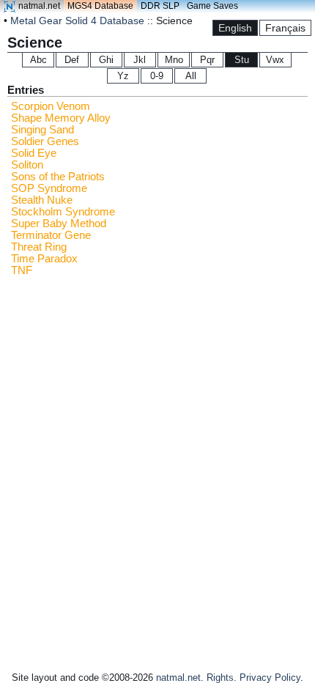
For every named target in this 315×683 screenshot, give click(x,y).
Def (71, 59)
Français (285, 28)
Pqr (207, 59)
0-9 (156, 75)
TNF (21, 270)
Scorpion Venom (50, 106)
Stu (241, 59)
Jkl (139, 59)
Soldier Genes (45, 141)
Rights (220, 677)
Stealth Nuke (42, 200)
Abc (38, 59)
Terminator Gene (51, 235)
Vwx (275, 59)
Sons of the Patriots (58, 176)
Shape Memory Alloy (61, 118)
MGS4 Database (100, 6)
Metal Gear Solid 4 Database (77, 20)
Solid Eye (33, 153)
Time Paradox (44, 259)
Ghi (106, 59)
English (235, 28)
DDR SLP (160, 6)
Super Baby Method (58, 223)
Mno (174, 59)
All (190, 75)
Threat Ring (39, 247)
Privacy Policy (270, 677)
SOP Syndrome (49, 188)
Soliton (27, 165)
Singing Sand (42, 130)
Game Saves (212, 6)
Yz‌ (123, 75)
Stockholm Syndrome (63, 212)
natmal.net (39, 6)
